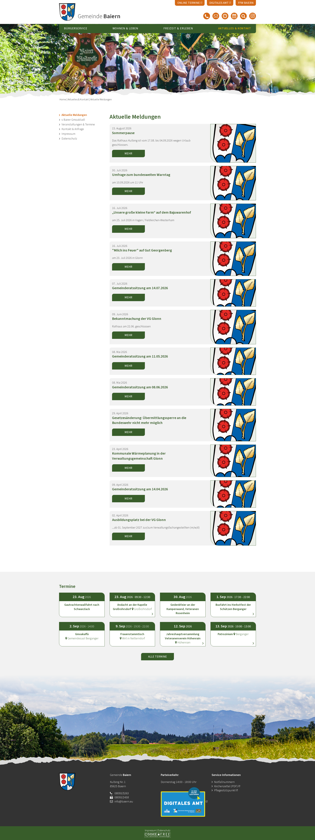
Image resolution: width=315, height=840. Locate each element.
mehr (128, 153)
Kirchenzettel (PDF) (226, 786)
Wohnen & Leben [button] (125, 29)
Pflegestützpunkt (224, 790)
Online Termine (188, 3)
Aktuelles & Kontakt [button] (234, 29)
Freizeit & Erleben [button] (178, 29)
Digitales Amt (219, 3)
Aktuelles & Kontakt (78, 99)
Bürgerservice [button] (75, 29)
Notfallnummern (224, 782)
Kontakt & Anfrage (73, 129)
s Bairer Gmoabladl (73, 120)
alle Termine (157, 657)
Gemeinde (99, 16)
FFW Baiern (245, 3)
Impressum (68, 134)
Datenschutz (69, 139)
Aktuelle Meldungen (74, 115)
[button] (132, 602)
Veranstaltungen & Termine (78, 124)
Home (63, 99)
